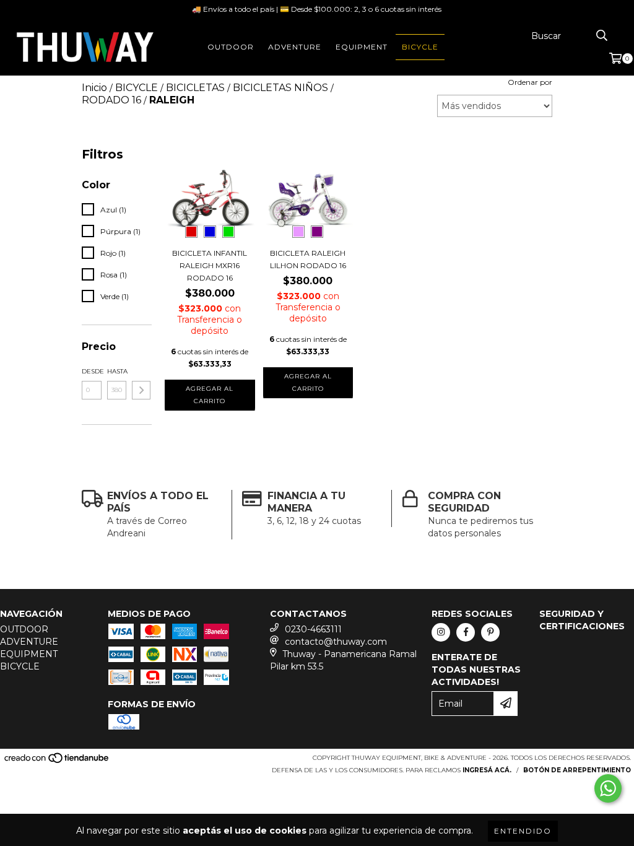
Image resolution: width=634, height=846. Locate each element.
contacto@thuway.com (336, 641)
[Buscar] (602, 36)
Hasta (117, 371)
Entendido (523, 830)
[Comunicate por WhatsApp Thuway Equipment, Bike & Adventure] (608, 788)
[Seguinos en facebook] (465, 632)
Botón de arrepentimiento (577, 770)
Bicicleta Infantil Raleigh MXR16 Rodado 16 (209, 265)
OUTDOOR (230, 46)
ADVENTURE (294, 46)
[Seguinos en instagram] (441, 632)
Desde (92, 371)
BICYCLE (420, 46)
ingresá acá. (486, 770)
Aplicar (141, 390)
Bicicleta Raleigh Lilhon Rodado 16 (308, 259)
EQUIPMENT (362, 46)
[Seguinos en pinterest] (490, 632)
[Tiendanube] (57, 761)
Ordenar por (530, 82)
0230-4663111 (313, 629)
